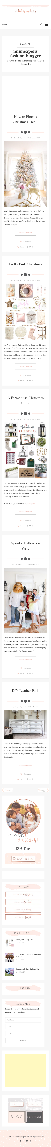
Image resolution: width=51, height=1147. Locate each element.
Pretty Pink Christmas (25, 263)
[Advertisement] (25, 97)
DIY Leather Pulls (25, 690)
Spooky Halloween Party (25, 545)
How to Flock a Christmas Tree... (25, 119)
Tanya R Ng (18, 138)
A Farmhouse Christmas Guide (25, 400)
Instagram (31, 503)
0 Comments (27, 241)
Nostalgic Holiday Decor (25, 939)
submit (23, 1041)
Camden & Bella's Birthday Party (28, 969)
